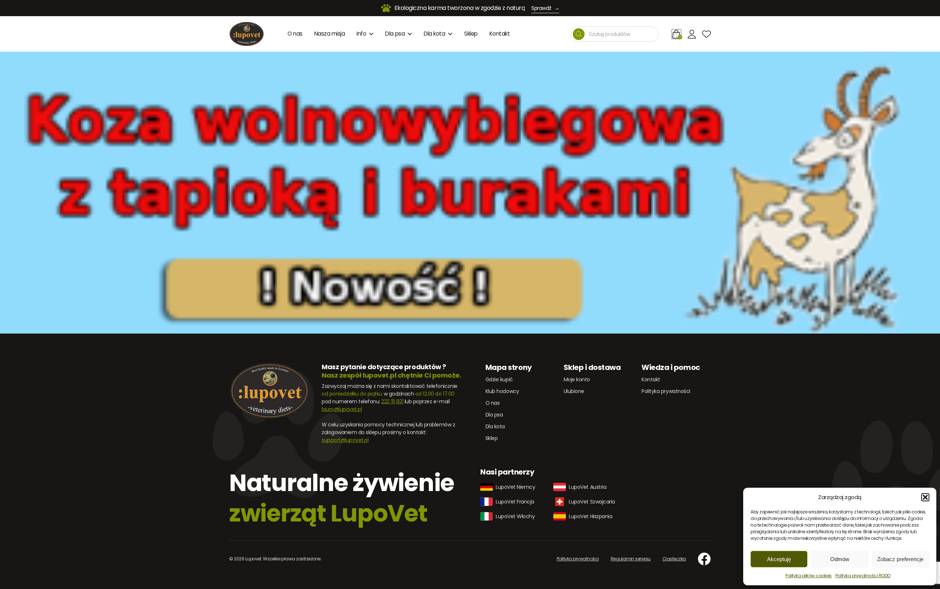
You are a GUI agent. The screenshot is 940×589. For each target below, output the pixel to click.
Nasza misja (329, 33)
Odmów (839, 559)
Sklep (471, 33)
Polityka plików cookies (808, 575)
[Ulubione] (706, 34)
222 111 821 (392, 401)
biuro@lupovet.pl (342, 409)
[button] (925, 497)
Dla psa (395, 33)
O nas (295, 33)
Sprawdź (545, 8)
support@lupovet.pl (345, 440)
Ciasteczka (674, 559)
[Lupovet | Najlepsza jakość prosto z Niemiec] (246, 34)
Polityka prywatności (665, 391)
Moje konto (577, 379)
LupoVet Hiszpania (590, 516)
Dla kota (434, 33)
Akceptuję (779, 559)
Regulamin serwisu (631, 559)
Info (361, 33)
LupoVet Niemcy (515, 487)
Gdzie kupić (499, 379)
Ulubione (574, 391)
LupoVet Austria (587, 487)
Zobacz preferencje (900, 559)
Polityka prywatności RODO (862, 575)
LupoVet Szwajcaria (592, 501)
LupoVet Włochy (515, 516)
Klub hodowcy (502, 391)
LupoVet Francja (515, 501)
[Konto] (691, 34)
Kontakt (499, 33)
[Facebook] (704, 559)
